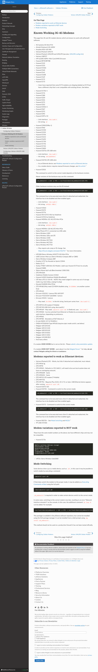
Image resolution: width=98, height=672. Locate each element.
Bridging (4, 63)
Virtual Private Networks (9, 71)
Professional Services (43, 588)
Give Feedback (88, 8)
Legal (78, 560)
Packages (5, 119)
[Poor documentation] (60, 539)
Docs (36, 8)
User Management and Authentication (13, 49)
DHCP (4, 88)
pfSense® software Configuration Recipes (12, 159)
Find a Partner (40, 581)
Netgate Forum (75, 349)
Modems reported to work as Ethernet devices (15, 137)
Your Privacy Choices (42, 560)
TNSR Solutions (41, 574)
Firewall (4, 54)
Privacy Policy (53, 560)
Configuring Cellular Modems (11, 131)
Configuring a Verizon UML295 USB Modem (13, 152)
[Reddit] (41, 607)
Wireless (4, 125)
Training (88, 2)
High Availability (7, 105)
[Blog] (47, 607)
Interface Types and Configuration (12, 46)
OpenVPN (5, 80)
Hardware (5, 32)
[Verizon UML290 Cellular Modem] (92, 13)
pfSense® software (46, 8)
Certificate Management (9, 51)
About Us (39, 597)
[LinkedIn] (44, 607)
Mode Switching (9, 145)
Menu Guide (5, 167)
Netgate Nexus (7, 40)
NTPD (4, 97)
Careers (38, 600)
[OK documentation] (63, 539)
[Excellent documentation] (68, 539)
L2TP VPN (5, 77)
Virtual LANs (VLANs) (8, 66)
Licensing (5, 178)
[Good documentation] (66, 539)
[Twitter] (35, 607)
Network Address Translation (10, 57)
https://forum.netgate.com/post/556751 (51, 251)
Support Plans (40, 583)
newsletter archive (80, 625)
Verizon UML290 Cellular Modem (13, 148)
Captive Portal (6, 102)
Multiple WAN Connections (10, 68)
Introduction (6, 17)
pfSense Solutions (42, 577)
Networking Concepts (8, 26)
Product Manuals (7, 23)
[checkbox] (63, 637)
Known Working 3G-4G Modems (13, 134)
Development (6, 173)
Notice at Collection (71, 560)
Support (80, 2)
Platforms (72, 2)
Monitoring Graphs (7, 111)
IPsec (3, 74)
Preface (4, 15)
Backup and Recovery (8, 43)
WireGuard (5, 83)
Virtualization (6, 122)
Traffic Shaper (6, 100)
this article (81, 166)
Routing (4, 60)
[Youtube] (38, 607)
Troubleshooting (7, 156)
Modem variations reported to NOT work (14, 142)
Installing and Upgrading (9, 34)
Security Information (42, 595)
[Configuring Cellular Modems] (34, 13)
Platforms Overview (42, 572)
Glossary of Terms (7, 170)
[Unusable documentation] (58, 539)
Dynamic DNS (6, 94)
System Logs (5, 114)
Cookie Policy (61, 560)
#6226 (67, 420)
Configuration (6, 37)
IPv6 (3, 29)
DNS (3, 91)
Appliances (63, 2)
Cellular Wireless (7, 128)
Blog (37, 590)
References (5, 176)
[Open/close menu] (1, 128)
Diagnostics (5, 117)
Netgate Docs (9, 2)
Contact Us (39, 602)
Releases (4, 20)
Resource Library (41, 593)
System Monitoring (7, 108)
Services (4, 85)
